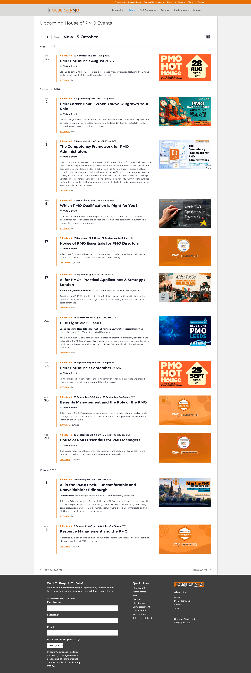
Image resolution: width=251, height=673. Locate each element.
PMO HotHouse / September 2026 (90, 368)
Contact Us (149, 2)
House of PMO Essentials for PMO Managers (100, 440)
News (169, 2)
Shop (190, 2)
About (159, 2)
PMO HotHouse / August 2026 (87, 61)
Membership (117, 10)
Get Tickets (65, 263)
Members (196, 10)
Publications (180, 10)
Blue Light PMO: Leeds (80, 323)
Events (132, 10)
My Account (180, 2)
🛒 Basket (199, 2)
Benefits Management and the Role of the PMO (103, 402)
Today (56, 37)
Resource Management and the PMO (94, 531)
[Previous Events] (42, 37)
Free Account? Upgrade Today (128, 2)
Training (165, 10)
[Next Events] (47, 37)
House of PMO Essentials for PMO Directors (99, 243)
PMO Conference (147, 10)
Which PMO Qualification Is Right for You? (98, 205)
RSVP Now (65, 80)
